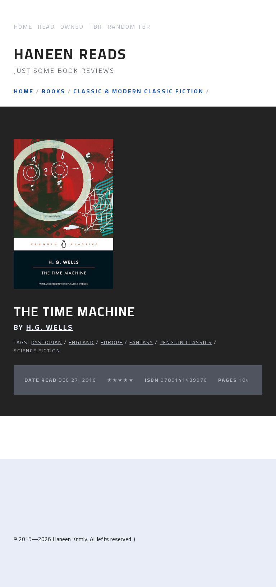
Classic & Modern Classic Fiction (138, 91)
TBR (95, 27)
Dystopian (46, 342)
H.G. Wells (49, 327)
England (81, 342)
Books (53, 91)
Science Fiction (37, 350)
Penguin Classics (186, 342)
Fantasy (141, 342)
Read (46, 27)
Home (23, 27)
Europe (112, 342)
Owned (72, 27)
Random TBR (129, 27)
